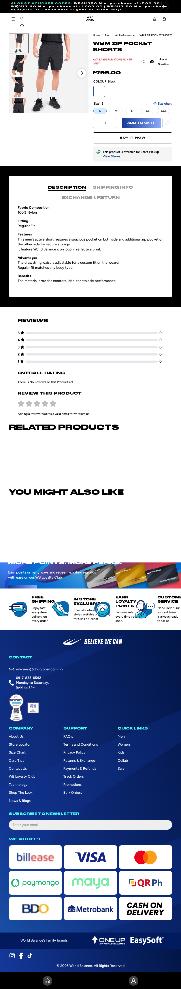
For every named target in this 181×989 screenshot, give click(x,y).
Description (67, 187)
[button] (17, 6)
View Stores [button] (111, 156)
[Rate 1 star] (21, 403)
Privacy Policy (74, 752)
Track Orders (73, 776)
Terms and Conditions (80, 744)
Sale (121, 768)
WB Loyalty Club (22, 776)
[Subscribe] (165, 825)
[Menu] (13, 19)
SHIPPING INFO (112, 187)
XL (147, 111)
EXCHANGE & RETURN (91, 197)
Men (107, 35)
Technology (18, 784)
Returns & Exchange (79, 760)
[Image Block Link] (108, 940)
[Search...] (22, 18)
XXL (163, 111)
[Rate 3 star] (37, 403)
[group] (19, 43)
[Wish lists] (22, 26)
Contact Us (18, 768)
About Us (16, 736)
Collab (123, 760)
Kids (121, 752)
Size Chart (17, 752)
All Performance (125, 35)
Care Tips (16, 760)
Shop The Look (20, 792)
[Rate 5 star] (52, 403)
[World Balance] (90, 19)
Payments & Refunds (79, 768)
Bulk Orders (72, 792)
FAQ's (68, 736)
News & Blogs (19, 801)
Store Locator (20, 744)
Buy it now (132, 137)
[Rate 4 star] (44, 403)
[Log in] (154, 19)
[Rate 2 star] (29, 403)
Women (124, 744)
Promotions (72, 784)
